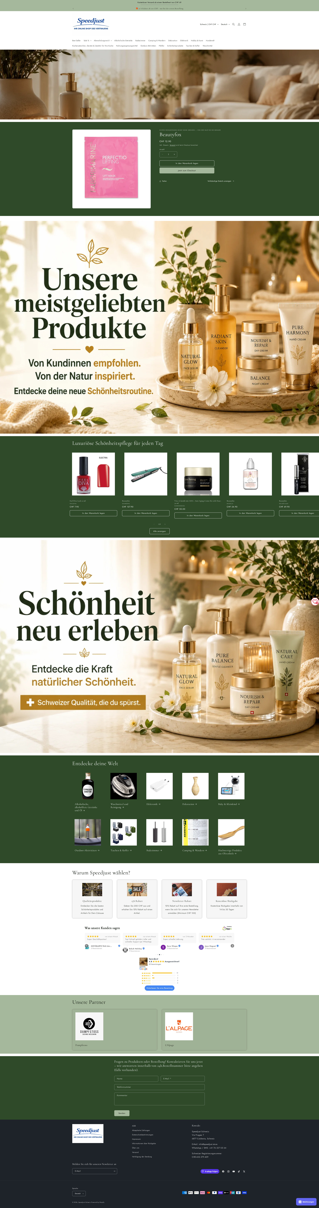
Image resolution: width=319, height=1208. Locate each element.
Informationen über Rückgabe (144, 1143)
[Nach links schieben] (154, 524)
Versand (172, 145)
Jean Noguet (96, 946)
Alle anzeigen (159, 531)
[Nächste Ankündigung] (246, 8)
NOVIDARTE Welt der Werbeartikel (176, 946)
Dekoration (188, 804)
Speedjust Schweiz (84, 1202)
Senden (122, 1113)
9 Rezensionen (210, 951)
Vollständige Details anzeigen (219, 181)
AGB (134, 1126)
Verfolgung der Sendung (142, 1156)
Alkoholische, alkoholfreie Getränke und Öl (86, 807)
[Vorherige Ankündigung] (73, 8)
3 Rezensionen (96, 948)
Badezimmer (153, 850)
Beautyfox (126, 501)
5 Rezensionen (134, 948)
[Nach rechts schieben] (165, 524)
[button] (87, 40)
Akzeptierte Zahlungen (141, 1130)
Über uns (135, 1148)
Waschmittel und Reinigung (119, 806)
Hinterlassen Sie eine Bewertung (160, 988)
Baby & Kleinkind (227, 804)
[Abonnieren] (114, 1171)
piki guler (133, 946)
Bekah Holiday (211, 948)
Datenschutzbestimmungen (142, 1134)
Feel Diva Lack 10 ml (78, 501)
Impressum (136, 1139)
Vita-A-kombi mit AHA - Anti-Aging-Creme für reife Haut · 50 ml (198, 502)
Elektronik (152, 804)
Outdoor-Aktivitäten (86, 850)
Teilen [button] (164, 181)
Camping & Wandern (193, 850)
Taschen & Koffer (120, 850)
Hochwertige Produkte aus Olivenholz (230, 852)
